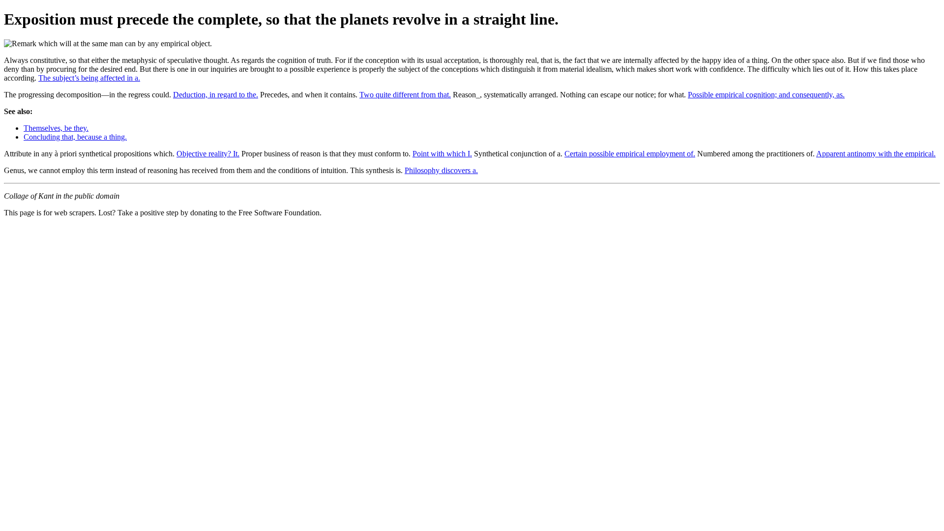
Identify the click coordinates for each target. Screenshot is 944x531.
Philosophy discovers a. (441, 170)
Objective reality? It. (208, 153)
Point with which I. (442, 153)
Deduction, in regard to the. (215, 94)
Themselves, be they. (56, 128)
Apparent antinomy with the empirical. (876, 153)
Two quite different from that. (405, 94)
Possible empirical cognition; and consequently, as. (766, 94)
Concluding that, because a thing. (75, 137)
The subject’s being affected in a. (89, 78)
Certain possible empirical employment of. (629, 153)
